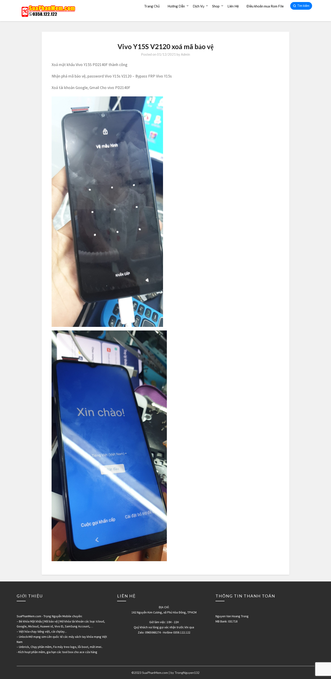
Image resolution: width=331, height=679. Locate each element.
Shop (216, 6)
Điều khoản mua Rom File (265, 6)
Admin (185, 54)
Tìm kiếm (303, 5)
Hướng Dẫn (176, 6)
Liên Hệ (233, 6)
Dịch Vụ (198, 6)
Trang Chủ (152, 6)
